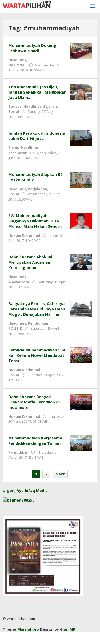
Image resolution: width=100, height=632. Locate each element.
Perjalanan (37, 188)
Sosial (13, 111)
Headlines (17, 59)
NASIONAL (17, 65)
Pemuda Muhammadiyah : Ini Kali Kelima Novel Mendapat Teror (36, 355)
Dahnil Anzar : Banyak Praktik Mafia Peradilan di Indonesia (34, 402)
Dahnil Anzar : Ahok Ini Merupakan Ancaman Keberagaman (30, 262)
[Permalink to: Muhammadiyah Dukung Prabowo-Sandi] (81, 50)
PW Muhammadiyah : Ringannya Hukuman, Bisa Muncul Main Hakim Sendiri (35, 221)
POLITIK (15, 328)
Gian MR (67, 629)
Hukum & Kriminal (24, 235)
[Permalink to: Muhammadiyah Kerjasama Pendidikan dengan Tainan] (81, 442)
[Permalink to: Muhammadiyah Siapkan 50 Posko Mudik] (81, 179)
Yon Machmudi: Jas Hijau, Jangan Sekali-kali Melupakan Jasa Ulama (37, 92)
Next (60, 474)
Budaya (15, 106)
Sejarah (50, 106)
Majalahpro (28, 629)
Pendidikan (38, 323)
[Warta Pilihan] (27, 4)
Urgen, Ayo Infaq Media (25, 490)
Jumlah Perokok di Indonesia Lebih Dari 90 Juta (36, 135)
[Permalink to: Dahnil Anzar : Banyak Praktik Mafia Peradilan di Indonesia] (81, 401)
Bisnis (13, 147)
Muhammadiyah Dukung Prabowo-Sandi (32, 48)
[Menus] (92, 6)
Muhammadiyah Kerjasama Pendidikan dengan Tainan (35, 440)
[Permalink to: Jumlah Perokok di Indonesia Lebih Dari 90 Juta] (81, 138)
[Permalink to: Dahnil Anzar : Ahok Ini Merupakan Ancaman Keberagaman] (81, 261)
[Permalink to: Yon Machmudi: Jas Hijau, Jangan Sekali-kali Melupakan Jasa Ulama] (81, 91)
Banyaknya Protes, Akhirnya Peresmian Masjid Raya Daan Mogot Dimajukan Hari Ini (36, 309)
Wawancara (18, 281)
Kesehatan (17, 152)
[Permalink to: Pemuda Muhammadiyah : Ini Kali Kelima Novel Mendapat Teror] (81, 354)
